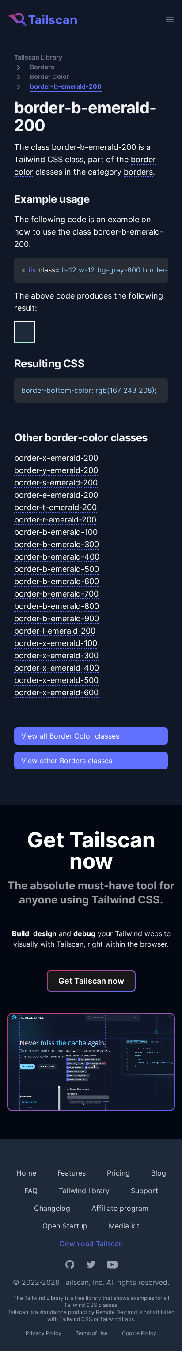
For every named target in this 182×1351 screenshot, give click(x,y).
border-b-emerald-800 (56, 606)
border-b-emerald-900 (56, 618)
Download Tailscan (91, 1243)
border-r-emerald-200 (55, 519)
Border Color (49, 76)
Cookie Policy (139, 1333)
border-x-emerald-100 (55, 643)
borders (138, 171)
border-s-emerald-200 (56, 482)
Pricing (118, 1172)
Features (71, 1172)
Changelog (52, 1208)
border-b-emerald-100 (56, 532)
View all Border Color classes (70, 735)
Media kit (124, 1225)
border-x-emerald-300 (56, 655)
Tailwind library (84, 1190)
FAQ (31, 1190)
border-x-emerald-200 (56, 458)
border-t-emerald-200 (55, 507)
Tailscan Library (38, 57)
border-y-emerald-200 (56, 470)
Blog (158, 1172)
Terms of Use (92, 1333)
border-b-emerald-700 (56, 593)
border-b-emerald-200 (66, 86)
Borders (42, 67)
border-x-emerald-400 (56, 667)
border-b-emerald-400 (56, 556)
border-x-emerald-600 (56, 692)
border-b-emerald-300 (56, 544)
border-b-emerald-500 (56, 569)
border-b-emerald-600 (56, 581)
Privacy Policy (43, 1333)
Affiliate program (119, 1208)
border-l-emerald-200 (54, 630)
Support (144, 1190)
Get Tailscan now (91, 980)
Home (26, 1172)
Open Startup (64, 1225)
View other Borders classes (66, 760)
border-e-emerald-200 (56, 495)
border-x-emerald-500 (56, 680)
